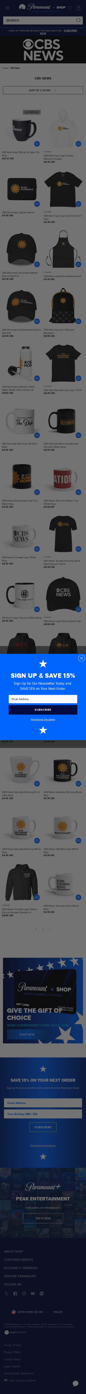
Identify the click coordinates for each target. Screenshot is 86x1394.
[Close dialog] (82, 658)
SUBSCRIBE (43, 709)
